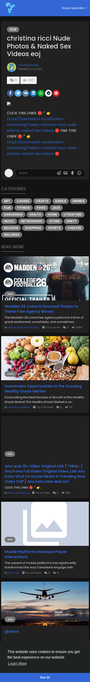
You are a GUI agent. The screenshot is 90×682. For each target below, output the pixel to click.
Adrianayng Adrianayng (23, 327)
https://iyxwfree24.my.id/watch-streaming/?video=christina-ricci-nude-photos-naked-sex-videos (42, 124)
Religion (11, 228)
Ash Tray (13, 573)
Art (7, 201)
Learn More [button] (17, 664)
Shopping (33, 228)
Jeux (56, 208)
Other (54, 221)
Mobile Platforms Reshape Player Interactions (36, 554)
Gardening (13, 214)
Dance (60, 201)
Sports (54, 228)
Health (35, 214)
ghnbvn (12, 631)
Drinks (78, 201)
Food (41, 208)
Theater (74, 228)
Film (13, 29)
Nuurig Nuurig (28, 65)
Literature (73, 214)
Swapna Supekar (19, 407)
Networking (31, 221)
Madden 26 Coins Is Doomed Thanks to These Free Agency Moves (41, 309)
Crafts (42, 201)
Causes (23, 201)
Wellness (11, 234)
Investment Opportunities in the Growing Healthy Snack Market (43, 389)
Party (71, 221)
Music (9, 221)
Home (52, 214)
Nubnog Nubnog (18, 493)
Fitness (23, 208)
